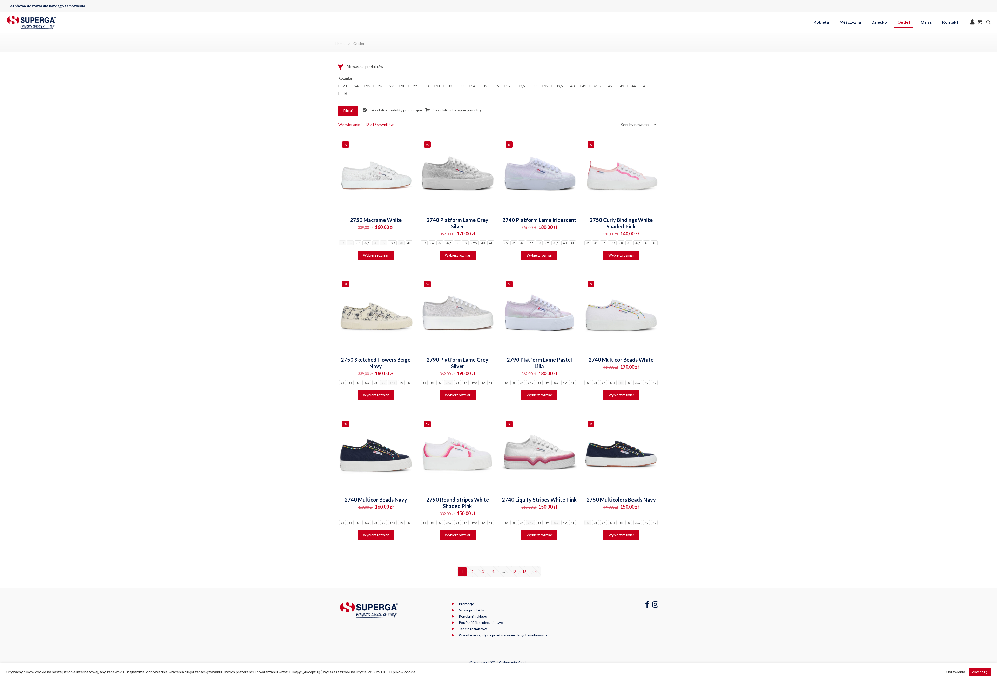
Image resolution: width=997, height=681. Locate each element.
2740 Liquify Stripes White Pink (539, 499)
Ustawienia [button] (955, 672)
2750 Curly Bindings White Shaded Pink (621, 223)
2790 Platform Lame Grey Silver (457, 362)
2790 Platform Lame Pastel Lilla (539, 362)
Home (340, 43)
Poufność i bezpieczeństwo (481, 622)
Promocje (466, 604)
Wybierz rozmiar (376, 255)
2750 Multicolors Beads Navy (621, 499)
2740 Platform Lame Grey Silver (457, 223)
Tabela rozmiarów (473, 628)
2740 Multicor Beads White (621, 359)
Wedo (523, 662)
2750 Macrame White (376, 220)
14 (535, 571)
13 (524, 571)
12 (514, 571)
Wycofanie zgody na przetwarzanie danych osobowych (503, 635)
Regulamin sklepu (473, 616)
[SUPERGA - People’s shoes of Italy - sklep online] (31, 22)
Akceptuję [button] (979, 672)
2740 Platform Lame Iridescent (539, 220)
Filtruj (348, 110)
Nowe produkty (471, 610)
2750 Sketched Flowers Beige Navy (375, 362)
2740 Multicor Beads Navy (376, 499)
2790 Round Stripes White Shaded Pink (457, 502)
